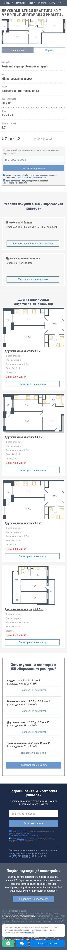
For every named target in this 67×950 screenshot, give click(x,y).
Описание (8, 3)
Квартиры (20, 3)
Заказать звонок (33, 823)
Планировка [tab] (17, 50)
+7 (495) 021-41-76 (18, 856)
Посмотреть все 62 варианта (33, 765)
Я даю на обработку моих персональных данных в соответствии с (30, 176)
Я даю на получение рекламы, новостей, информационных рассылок (25, 182)
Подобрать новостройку (33, 899)
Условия (31, 3)
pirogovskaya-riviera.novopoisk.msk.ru (18, 916)
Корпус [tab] (49, 50)
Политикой (29, 932)
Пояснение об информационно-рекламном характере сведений (30, 939)
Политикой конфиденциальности (31, 177)
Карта (52, 3)
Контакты (42, 3)
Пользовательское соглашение (16, 937)
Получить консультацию (33, 168)
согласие (15, 175)
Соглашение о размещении (43, 937)
